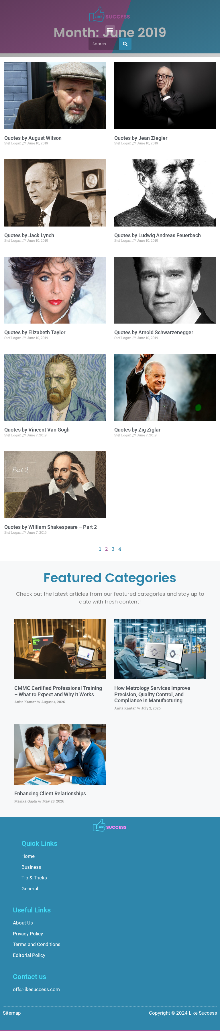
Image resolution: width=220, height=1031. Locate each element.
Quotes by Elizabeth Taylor (34, 332)
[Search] (125, 44)
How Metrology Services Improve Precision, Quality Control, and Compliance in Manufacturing (152, 694)
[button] (110, 30)
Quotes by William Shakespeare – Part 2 (50, 527)
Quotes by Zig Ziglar (137, 430)
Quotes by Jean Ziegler (140, 138)
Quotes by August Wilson (33, 138)
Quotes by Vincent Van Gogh (37, 430)
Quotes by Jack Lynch (29, 235)
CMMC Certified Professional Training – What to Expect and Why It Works (58, 691)
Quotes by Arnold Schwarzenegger (153, 332)
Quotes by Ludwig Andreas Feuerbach (157, 235)
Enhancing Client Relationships (50, 793)
